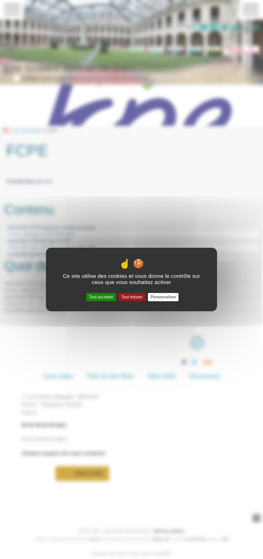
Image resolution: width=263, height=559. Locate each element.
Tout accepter (101, 297)
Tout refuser (132, 297)
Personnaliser (163, 297)
